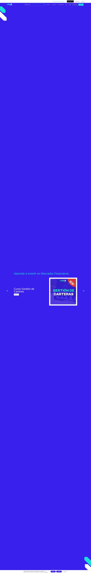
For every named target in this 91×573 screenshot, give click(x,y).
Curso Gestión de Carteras (24, 290)
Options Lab (54, 4)
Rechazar (59, 571)
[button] (7, 290)
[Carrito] (70, 5)
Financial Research (61, 4)
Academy (48, 4)
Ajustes (65, 571)
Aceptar (53, 571)
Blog (66, 4)
